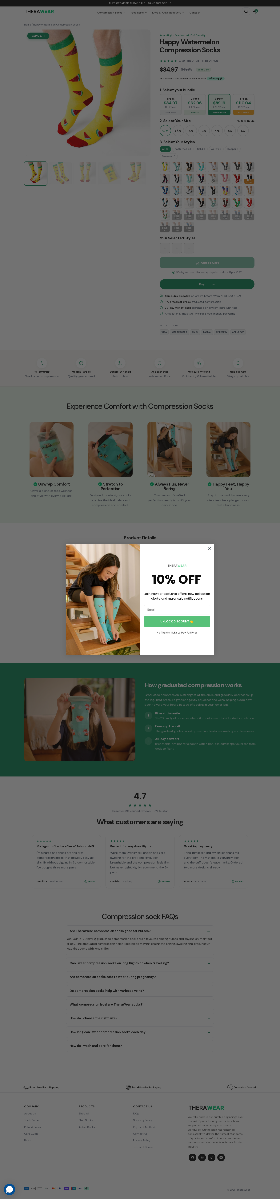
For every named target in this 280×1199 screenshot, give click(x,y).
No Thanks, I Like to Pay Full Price (177, 632)
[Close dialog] (209, 548)
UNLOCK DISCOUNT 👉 (177, 621)
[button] (9, 1189)
